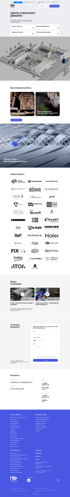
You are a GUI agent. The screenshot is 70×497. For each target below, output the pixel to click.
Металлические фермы (40, 425)
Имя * (34, 331)
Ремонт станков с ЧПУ (15, 468)
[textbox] (34, 340)
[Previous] (54, 87)
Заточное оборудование (15, 456)
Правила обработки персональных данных (19, 490)
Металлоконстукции (41, 414)
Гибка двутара (13, 432)
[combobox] (35, 340)
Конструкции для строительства (42, 417)
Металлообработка (43, 26)
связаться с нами (54, 6)
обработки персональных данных (50, 357)
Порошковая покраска (15, 440)
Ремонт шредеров (14, 470)
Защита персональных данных (42, 488)
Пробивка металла (14, 446)
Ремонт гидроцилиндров (15, 464)
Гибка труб (12, 429)
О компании (38, 450)
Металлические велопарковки (41, 419)
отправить (45, 360)
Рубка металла (13, 444)
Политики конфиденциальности (47, 356)
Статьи (37, 459)
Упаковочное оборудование (16, 472)
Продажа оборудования (18, 2)
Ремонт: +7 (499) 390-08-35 (41, 462)
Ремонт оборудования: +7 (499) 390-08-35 (29, 2)
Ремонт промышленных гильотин (17, 466)
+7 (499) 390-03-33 (45, 396)
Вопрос (34, 343)
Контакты (38, 456)
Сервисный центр (17, 32)
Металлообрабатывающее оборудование (19, 458)
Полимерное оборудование (16, 462)
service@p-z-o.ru (45, 388)
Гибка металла (13, 434)
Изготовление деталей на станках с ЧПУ (18, 417)
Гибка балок (12, 430)
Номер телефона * (37, 337)
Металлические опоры (40, 421)
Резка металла (13, 419)
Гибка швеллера (13, 436)
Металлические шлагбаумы (41, 427)
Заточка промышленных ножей (16, 438)
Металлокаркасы (39, 429)
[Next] (58, 87)
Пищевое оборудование (15, 460)
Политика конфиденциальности (16, 488)
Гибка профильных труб (15, 427)
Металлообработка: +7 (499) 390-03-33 (44, 2)
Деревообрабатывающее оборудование (18, 455)
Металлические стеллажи (40, 423)
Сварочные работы (14, 421)
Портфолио (38, 453)
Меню (43, 6)
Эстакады (37, 430)
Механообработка (14, 442)
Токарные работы (14, 425)
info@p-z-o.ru (45, 401)
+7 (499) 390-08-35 (45, 384)
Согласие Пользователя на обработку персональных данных (47, 491)
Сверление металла (14, 423)
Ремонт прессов (16, 26)
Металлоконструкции (44, 32)
